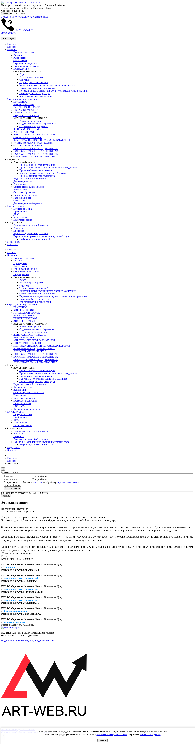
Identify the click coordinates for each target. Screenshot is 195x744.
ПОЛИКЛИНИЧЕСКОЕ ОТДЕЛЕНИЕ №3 (35, 154)
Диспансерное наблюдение (27, 203)
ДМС (16, 214)
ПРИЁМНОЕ (20, 101)
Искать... (14, 13)
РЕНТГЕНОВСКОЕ (24, 132)
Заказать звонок (12, 488)
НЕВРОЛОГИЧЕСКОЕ (25, 110)
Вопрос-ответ (20, 189)
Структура (25, 79)
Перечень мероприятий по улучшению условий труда (41, 236)
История (17, 55)
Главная (11, 44)
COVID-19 (19, 200)
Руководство (20, 57)
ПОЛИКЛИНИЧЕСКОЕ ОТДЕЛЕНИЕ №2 (35, 151)
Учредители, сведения (25, 63)
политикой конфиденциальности (112, 734)
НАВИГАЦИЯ (8, 39)
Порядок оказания (22, 208)
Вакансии (18, 228)
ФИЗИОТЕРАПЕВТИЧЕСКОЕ (29, 145)
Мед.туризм (13, 241)
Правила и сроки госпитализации (37, 165)
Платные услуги (15, 206)
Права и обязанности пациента (36, 170)
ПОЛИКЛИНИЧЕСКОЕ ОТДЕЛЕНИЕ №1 (35, 148)
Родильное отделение (31, 121)
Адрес (23, 74)
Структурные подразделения (22, 99)
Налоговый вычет (22, 219)
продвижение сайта (45, 640)
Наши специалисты (23, 52)
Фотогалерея (20, 60)
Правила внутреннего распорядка (37, 176)
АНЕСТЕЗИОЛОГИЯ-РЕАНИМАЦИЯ (34, 134)
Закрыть (6, 496)
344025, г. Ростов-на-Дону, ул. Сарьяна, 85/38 (24, 16)
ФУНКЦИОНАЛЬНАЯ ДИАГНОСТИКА (35, 156)
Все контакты (8, 33)
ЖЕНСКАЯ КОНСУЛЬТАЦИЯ (29, 129)
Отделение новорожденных (34, 126)
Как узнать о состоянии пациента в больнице (43, 173)
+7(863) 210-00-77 (23, 30)
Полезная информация (25, 195)
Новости (11, 46)
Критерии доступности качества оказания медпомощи (48, 85)
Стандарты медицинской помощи (31, 225)
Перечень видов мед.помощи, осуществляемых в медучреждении (54, 90)
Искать (5, 14)
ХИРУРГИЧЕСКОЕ (23, 104)
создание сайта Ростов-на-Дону (17, 640)
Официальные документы (27, 66)
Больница (12, 49)
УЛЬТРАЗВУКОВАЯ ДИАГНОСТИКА (34, 143)
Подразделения (21, 68)
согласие (37, 482)
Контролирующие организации (36, 96)
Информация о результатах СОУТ (37, 239)
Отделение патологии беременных (38, 123)
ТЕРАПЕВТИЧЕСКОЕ (25, 112)
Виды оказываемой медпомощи (29, 178)
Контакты (12, 244)
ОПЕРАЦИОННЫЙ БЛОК (27, 137)
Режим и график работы (32, 77)
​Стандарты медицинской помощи (37, 88)
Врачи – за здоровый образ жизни (30, 233)
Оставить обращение (24, 192)
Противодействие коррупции (35, 93)
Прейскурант (20, 211)
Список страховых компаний (28, 187)
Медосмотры (20, 217)
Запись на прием (22, 197)
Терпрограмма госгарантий (34, 82)
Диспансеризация (22, 181)
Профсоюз (18, 230)
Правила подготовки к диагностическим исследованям (48, 167)
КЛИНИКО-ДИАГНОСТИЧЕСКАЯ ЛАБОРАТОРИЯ (41, 140)
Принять (102, 740)
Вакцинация (19, 184)
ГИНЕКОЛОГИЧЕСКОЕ (26, 107)
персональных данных (150, 734)
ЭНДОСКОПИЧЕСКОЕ (26, 115)
